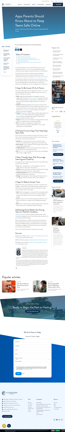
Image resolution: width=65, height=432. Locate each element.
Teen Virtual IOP (39, 414)
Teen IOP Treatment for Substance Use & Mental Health (43, 408)
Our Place (30, 405)
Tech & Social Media (37, 44)
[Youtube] (57, 420)
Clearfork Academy (19, 214)
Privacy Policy (56, 409)
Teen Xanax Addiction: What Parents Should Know (23, 285)
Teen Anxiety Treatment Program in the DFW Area (57, 62)
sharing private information (42, 76)
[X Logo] (62, 420)
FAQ (55, 405)
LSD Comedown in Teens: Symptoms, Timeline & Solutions (58, 203)
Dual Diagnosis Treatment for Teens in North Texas (58, 76)
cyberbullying (30, 69)
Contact (59, 1)
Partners (29, 410)
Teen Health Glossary (57, 407)
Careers (29, 411)
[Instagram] (59, 420)
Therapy (33, 4)
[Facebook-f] (54, 420)
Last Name (17, 345)
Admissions (48, 4)
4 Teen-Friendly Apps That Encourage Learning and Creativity (7, 59)
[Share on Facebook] (18, 50)
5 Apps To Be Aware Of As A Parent (7, 51)
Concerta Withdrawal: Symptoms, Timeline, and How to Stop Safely (58, 231)
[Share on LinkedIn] (16, 50)
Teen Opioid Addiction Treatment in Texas (57, 51)
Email (16, 349)
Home (17, 29)
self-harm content (20, 114)
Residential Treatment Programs (42, 405)
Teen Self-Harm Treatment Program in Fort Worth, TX (58, 73)
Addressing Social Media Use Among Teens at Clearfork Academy (6, 68)
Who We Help (38, 402)
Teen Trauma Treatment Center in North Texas (57, 65)
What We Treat (27, 4)
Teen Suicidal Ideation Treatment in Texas (57, 69)
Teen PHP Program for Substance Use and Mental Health (43, 410)
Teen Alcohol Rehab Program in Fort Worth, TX (58, 55)
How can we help (18, 361)
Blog (56, 1)
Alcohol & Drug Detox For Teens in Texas (43, 404)
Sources (5, 72)
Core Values (30, 404)
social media (44, 90)
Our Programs (40, 4)
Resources (55, 402)
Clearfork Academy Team (31, 407)
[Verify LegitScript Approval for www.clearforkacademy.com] (9, 427)
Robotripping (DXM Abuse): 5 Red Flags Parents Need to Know (54, 285)
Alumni (37, 413)
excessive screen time (33, 98)
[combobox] (32, 359)
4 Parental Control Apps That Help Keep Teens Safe (7, 54)
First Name (17, 341)
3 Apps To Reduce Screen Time (6, 64)
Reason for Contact (18, 358)
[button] (62, 1)
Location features (26, 109)
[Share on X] (21, 50)
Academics (52, 1)
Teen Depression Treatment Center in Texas (58, 58)
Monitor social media (23, 151)
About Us (20, 4)
